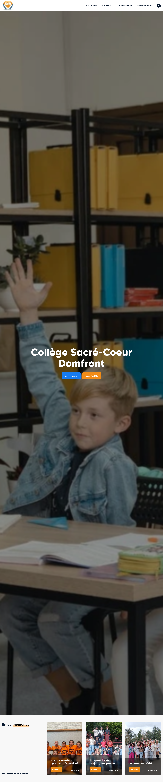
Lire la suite (57, 770)
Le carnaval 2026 (140, 763)
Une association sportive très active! (64, 761)
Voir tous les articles (17, 773)
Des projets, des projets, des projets (103, 761)
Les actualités (92, 376)
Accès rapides (71, 376)
